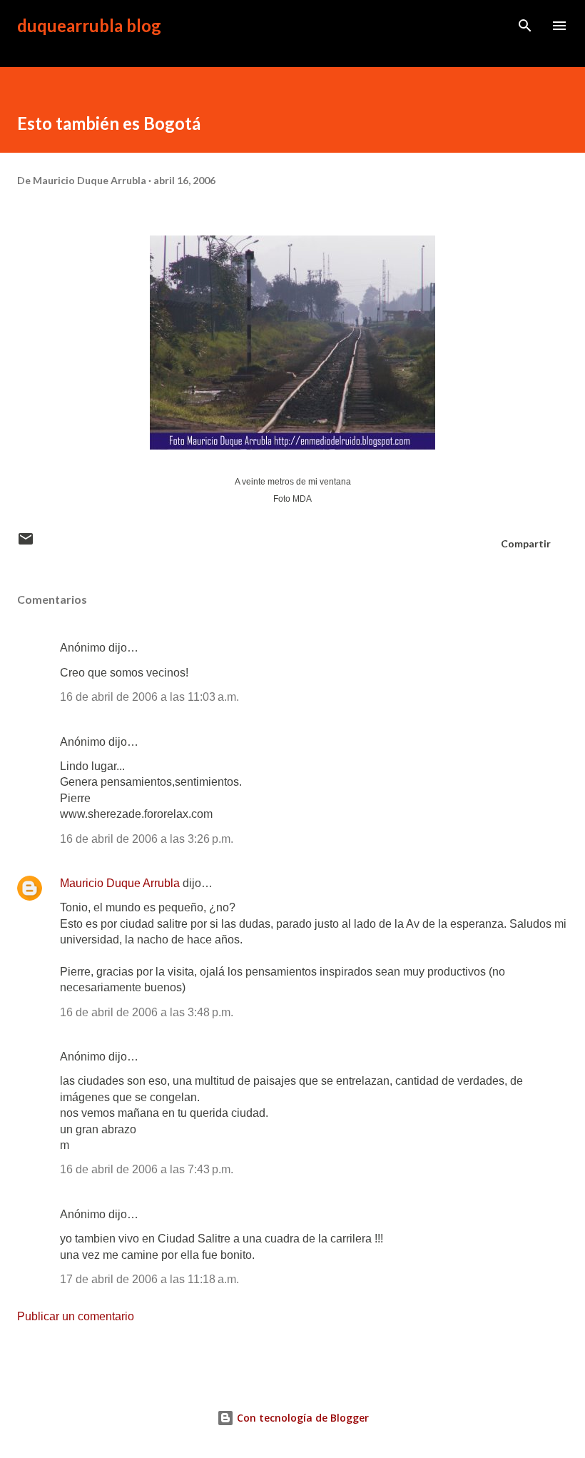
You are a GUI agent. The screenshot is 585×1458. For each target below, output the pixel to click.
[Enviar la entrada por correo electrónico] (25, 543)
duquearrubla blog (89, 25)
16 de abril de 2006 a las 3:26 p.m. (146, 839)
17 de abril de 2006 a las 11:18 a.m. (149, 1279)
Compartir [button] (526, 543)
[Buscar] (525, 25)
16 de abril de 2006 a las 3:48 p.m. (146, 1012)
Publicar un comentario (75, 1316)
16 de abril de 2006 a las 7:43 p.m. (146, 1169)
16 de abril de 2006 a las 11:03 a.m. (149, 697)
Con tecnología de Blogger (301, 1417)
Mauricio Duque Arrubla (120, 883)
